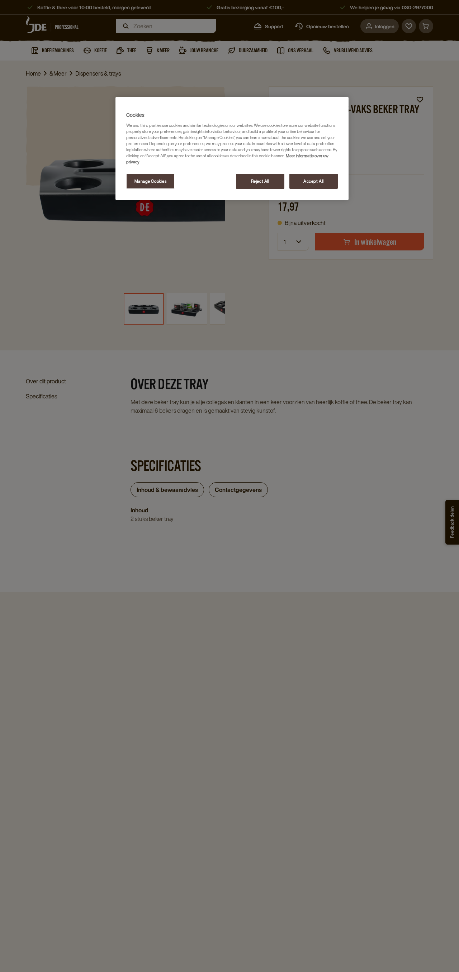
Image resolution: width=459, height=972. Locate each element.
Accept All (313, 181)
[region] (232, 148)
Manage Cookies (150, 181)
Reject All (260, 181)
